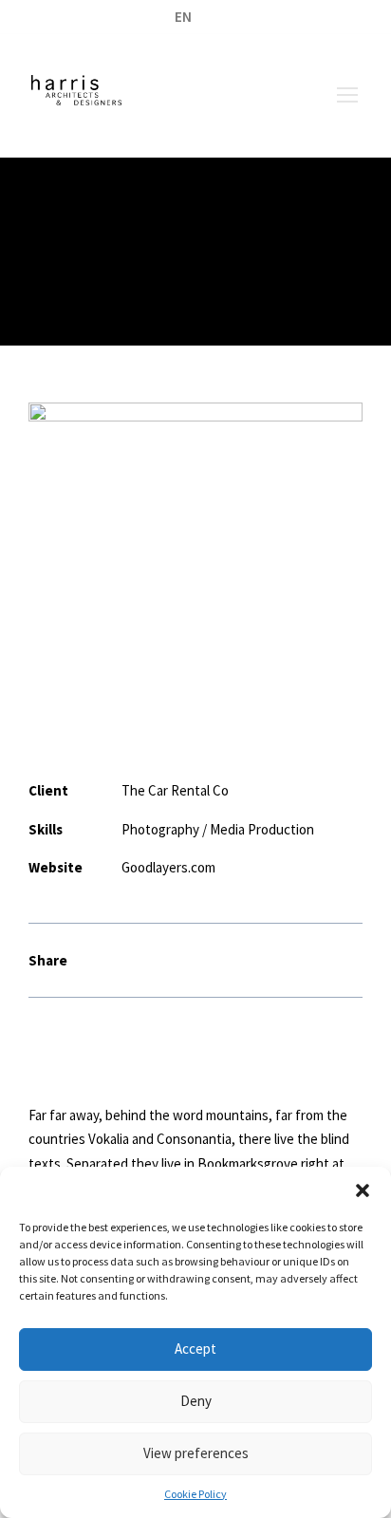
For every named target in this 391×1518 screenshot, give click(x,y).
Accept (195, 1349)
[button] (362, 1190)
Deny (196, 1401)
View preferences (196, 1453)
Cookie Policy (195, 1494)
